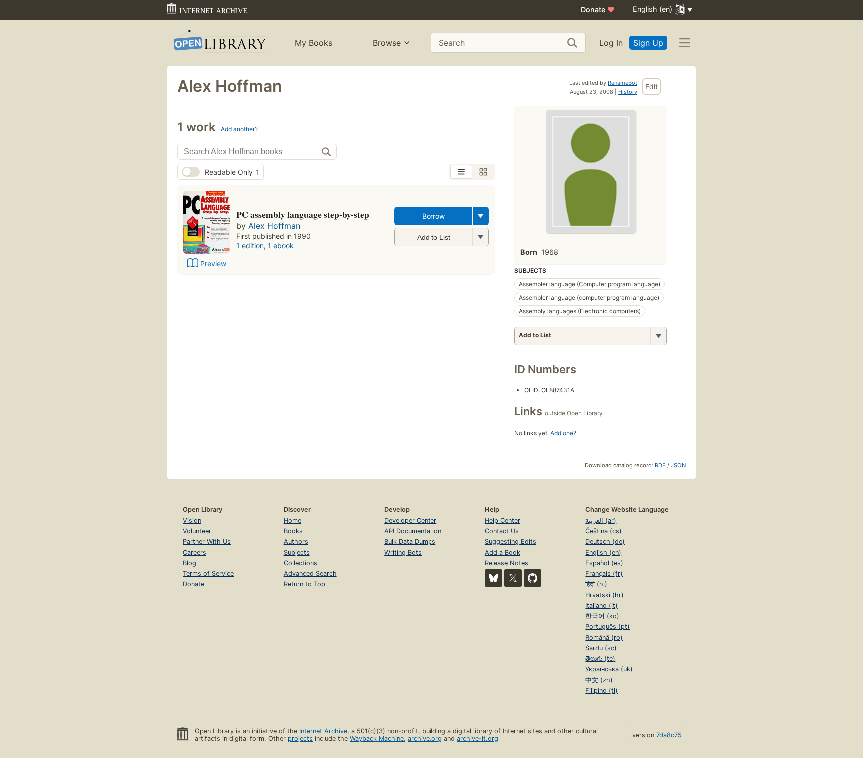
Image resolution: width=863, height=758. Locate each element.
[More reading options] (481, 216)
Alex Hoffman (274, 226)
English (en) (603, 552)
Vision (192, 520)
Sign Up (648, 43)
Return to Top (304, 584)
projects (300, 738)
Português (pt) (607, 626)
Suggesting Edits (510, 541)
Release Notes (506, 563)
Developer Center (410, 520)
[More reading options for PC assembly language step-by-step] (480, 237)
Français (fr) (604, 573)
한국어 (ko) (602, 616)
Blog (189, 563)
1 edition (250, 245)
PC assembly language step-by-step (302, 214)
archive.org (425, 738)
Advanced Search (310, 573)
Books (293, 531)
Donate (598, 9)
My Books (313, 43)
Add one (561, 433)
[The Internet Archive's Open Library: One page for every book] (219, 43)
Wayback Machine (377, 738)
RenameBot (622, 82)
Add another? (239, 129)
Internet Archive (323, 731)
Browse (387, 43)
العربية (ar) (600, 520)
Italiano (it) (601, 605)
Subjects (297, 552)
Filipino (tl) (601, 690)
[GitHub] (532, 578)
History (627, 91)
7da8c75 (669, 735)
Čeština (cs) (603, 531)
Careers (194, 552)
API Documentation (412, 531)
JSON (678, 465)
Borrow (433, 216)
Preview (213, 263)
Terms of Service (208, 573)
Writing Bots (403, 552)
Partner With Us (207, 541)
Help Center (502, 520)
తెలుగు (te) (600, 658)
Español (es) (604, 563)
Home (292, 520)
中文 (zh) (599, 680)
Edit (651, 86)
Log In (611, 43)
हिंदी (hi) (596, 584)
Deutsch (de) (605, 541)
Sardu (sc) (601, 648)
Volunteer (197, 531)
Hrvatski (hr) (604, 595)
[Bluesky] (493, 578)
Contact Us (502, 531)
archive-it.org (477, 738)
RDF (660, 465)
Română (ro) (604, 637)
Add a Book (502, 552)
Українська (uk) (609, 669)
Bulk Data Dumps (409, 541)
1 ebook (281, 245)
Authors (296, 541)
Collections (300, 563)
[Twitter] (513, 578)
